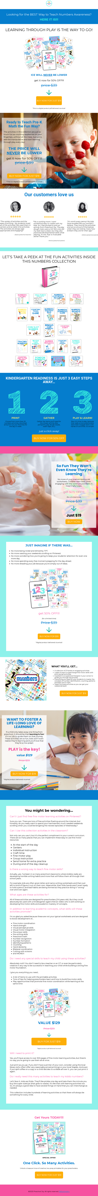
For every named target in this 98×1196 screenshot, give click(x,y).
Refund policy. (64, 1191)
